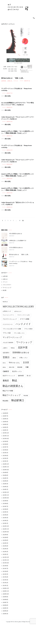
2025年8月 (5, 444)
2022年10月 (6, 531)
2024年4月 (5, 481)
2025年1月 (5, 461)
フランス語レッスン (19, 333)
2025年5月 (5, 452)
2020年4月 (5, 611)
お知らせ (9, 80)
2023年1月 (5, 523)
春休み (4, 367)
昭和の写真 (11, 367)
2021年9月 (5, 565)
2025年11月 (6, 435)
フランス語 (7, 333)
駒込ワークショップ (12, 395)
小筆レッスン (23, 357)
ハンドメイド (23, 324)
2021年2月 (5, 582)
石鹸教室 (6, 371)
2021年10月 (6, 563)
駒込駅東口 (17, 400)
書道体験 (19, 367)
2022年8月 (5, 537)
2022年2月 (5, 551)
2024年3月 (5, 483)
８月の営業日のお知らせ (16, 247)
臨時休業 (21, 375)
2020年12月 (6, 588)
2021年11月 (6, 560)
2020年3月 (5, 613)
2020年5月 (5, 608)
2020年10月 (6, 594)
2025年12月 (6, 433)
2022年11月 (6, 529)
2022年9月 (5, 534)
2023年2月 (5, 520)
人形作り (5, 348)
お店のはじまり (17, 311)
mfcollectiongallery (18, 306)
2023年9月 (5, 500)
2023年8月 (5, 503)
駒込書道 (5, 401)
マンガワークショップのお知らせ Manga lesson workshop (20, 262)
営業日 (6, 357)
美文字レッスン (17, 371)
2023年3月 (5, 517)
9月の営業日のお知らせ (15, 233)
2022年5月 (5, 543)
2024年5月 (5, 478)
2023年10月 (6, 498)
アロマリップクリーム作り (23, 315)
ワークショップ (7, 287)
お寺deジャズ (7, 311)
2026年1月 (5, 430)
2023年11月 (6, 495)
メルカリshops (8, 342)
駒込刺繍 (26, 395)
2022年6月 (5, 540)
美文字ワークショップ (9, 375)
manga (5, 301)
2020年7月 (5, 602)
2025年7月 (5, 447)
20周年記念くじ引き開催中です (17, 240)
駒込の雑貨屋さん (13, 386)
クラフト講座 (24, 319)
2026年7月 (5, 416)
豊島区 (6, 380)
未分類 (4, 290)
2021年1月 (5, 585)
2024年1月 (5, 489)
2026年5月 (5, 418)
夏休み (14, 357)
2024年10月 (6, 469)
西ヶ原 (28, 375)
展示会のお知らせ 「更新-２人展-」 (13, 78)
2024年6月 (5, 475)
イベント (16, 80)
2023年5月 (5, 512)
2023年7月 (5, 506)
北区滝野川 (6, 352)
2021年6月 (5, 571)
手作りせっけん (14, 363)
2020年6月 (5, 605)
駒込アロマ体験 (8, 391)
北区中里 (23, 347)
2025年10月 (6, 438)
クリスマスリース (7, 324)
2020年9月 (5, 596)
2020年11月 (6, 591)
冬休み (13, 348)
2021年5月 (5, 574)
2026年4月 (5, 421)
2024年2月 (5, 486)
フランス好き (28, 329)
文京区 (26, 362)
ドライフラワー (7, 284)
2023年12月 (6, 492)
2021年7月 (5, 568)
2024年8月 (5, 472)
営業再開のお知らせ (20, 352)
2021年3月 (5, 580)
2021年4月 (5, 577)
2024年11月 (6, 466)
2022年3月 (5, 548)
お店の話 (3, 80)
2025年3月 (5, 458)
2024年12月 (6, 464)
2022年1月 (5, 554)
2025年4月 (5, 455)
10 (19, 220)
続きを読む (8, 96)
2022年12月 (6, 526)
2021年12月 (6, 557)
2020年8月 (5, 599)
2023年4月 (5, 515)
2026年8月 (5, 413)
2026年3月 (5, 424)
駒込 (14, 380)
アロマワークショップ (10, 319)
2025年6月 (5, 450)
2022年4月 (5, 546)
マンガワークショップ (12, 337)
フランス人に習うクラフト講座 (12, 329)
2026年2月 (5, 427)
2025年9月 (5, 441)
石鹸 (27, 367)
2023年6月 (5, 509)
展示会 (4, 362)
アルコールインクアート (8, 315)
